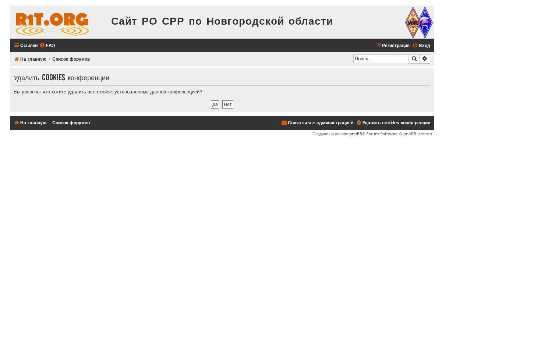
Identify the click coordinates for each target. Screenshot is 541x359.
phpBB (355, 134)
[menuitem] (47, 46)
